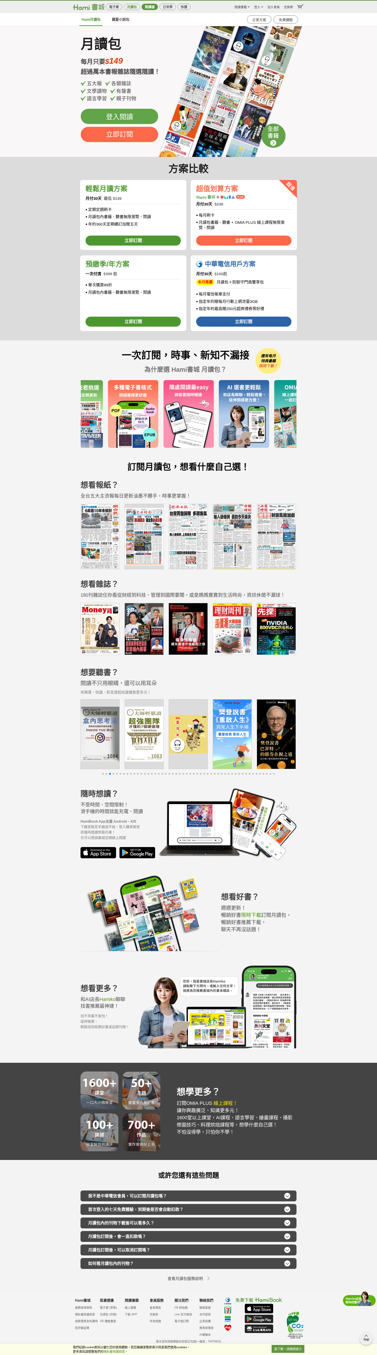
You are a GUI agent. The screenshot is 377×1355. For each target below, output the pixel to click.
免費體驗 (286, 20)
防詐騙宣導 (82, 1328)
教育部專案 (206, 1328)
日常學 (168, 7)
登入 (257, 6)
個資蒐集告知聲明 (86, 1321)
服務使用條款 (83, 1307)
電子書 (114, 7)
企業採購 (205, 1321)
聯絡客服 (205, 1307)
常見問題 (155, 1321)
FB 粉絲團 (181, 1307)
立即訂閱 (119, 134)
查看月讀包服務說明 (185, 1279)
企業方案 (259, 20)
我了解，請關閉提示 (288, 1349)
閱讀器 (150, 7)
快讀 (184, 7)
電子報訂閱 (182, 1321)
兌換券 (288, 6)
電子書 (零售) (108, 1307)
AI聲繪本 (205, 1334)
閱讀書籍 (241, 6)
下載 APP (131, 1314)
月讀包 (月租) (108, 1314)
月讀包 (132, 7)
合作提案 (205, 1314)
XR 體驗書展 (108, 1321)
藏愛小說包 (120, 19)
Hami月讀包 (91, 19)
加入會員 (273, 6)
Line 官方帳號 (183, 1314)
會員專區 (155, 1307)
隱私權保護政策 (85, 1314)
